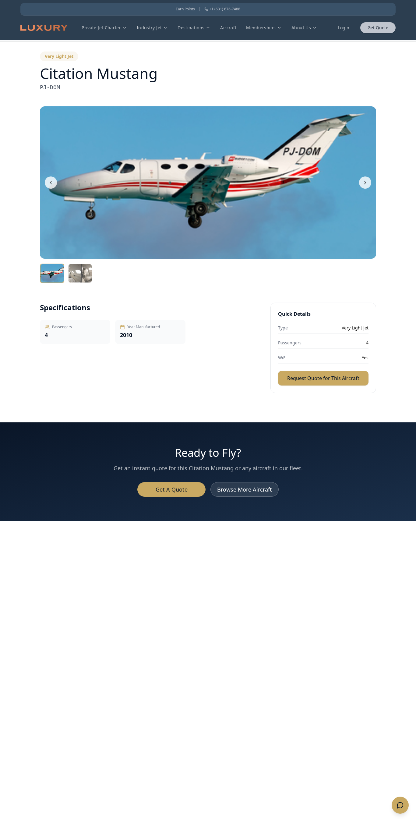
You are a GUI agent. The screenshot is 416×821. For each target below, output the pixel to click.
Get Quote (378, 27)
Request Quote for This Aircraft (323, 378)
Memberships (261, 27)
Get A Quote (172, 489)
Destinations (191, 27)
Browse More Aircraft (244, 489)
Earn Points (185, 9)
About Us (301, 27)
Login (343, 27)
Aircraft (228, 27)
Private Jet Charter (101, 27)
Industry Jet (149, 27)
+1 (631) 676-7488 (224, 9)
